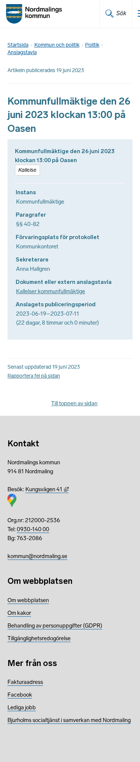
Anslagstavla (22, 52)
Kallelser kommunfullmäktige (50, 291)
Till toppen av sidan (74, 403)
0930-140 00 (33, 529)
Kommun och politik (57, 45)
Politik (92, 45)
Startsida (17, 45)
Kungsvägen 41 (47, 489)
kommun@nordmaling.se (37, 556)
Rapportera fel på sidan (33, 376)
